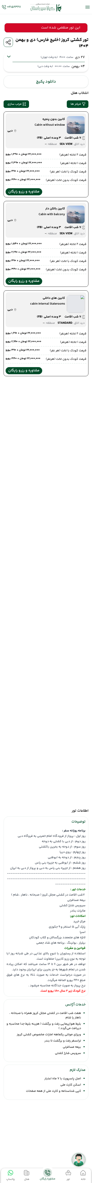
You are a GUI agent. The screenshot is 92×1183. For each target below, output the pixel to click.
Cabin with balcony (52, 214)
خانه (83, 1179)
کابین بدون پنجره (53, 119)
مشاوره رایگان (47, 1179)
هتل (26, 1179)
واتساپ (10, 1179)
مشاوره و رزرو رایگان (24, 191)
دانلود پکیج (46, 82)
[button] (77, 104)
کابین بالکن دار (55, 208)
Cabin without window (50, 125)
